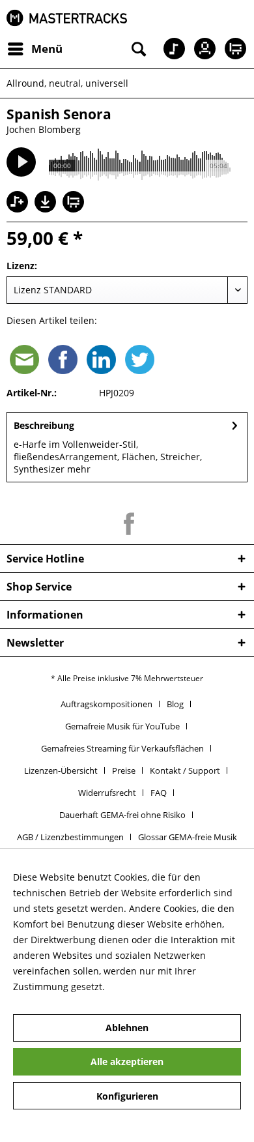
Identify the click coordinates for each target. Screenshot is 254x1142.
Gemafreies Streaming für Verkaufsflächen (122, 748)
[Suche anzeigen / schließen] (137, 49)
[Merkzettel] (169, 49)
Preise (123, 770)
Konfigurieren (127, 1096)
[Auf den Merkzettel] (19, 203)
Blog (175, 704)
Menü (47, 48)
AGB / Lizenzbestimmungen (70, 837)
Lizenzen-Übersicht (61, 770)
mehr (77, 469)
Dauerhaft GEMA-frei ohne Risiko (122, 815)
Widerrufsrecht (107, 792)
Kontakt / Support (185, 770)
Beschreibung (44, 425)
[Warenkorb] (233, 49)
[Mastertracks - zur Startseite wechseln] (67, 18)
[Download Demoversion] (47, 209)
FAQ (158, 792)
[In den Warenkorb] (75, 203)
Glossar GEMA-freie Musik (187, 837)
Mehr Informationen (151, 986)
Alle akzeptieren (127, 1061)
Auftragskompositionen (106, 704)
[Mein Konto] (201, 49)
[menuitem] (34, 49)
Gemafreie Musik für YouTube (122, 726)
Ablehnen (127, 1027)
